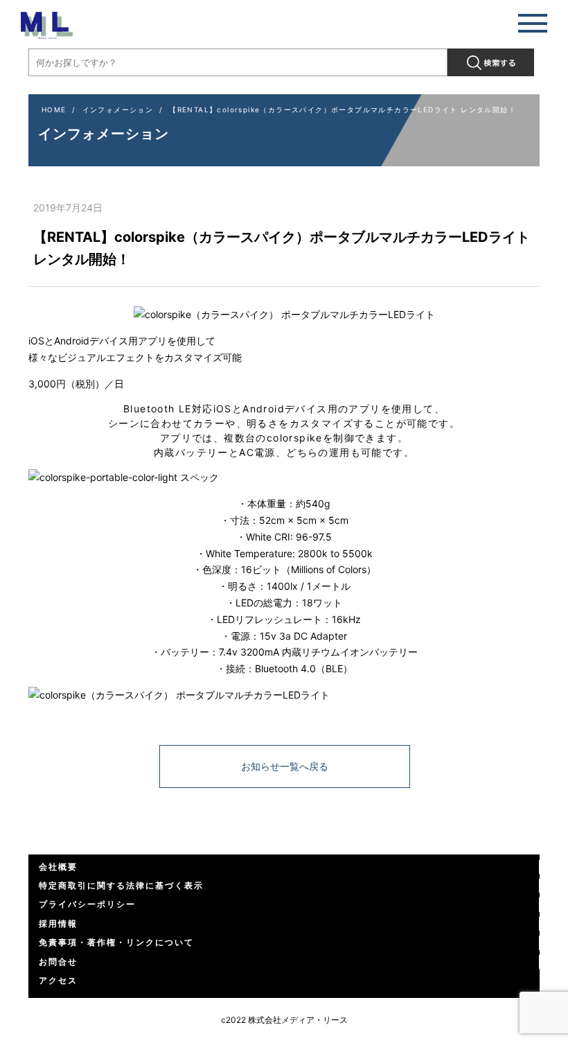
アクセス (58, 980)
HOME (54, 109)
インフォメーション (118, 109)
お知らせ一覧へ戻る (284, 766)
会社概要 (58, 866)
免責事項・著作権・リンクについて (116, 942)
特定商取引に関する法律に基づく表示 (121, 885)
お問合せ (58, 961)
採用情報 (58, 923)
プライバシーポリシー (87, 904)
